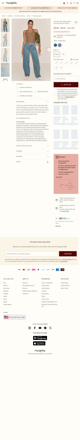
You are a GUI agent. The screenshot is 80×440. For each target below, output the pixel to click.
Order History (64, 283)
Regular (57, 54)
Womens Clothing (20, 16)
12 (60, 68)
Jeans (28, 16)
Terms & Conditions (47, 283)
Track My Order (65, 285)
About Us (25, 283)
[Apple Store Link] (40, 343)
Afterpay (5, 293)
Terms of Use (45, 299)
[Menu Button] (3, 3)
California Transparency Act (49, 302)
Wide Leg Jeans (37, 16)
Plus (63, 54)
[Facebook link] (35, 328)
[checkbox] (55, 94)
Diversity (24, 288)
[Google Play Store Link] (40, 338)
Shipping (5, 291)
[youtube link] (40, 328)
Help (4, 283)
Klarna (5, 299)
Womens (9, 16)
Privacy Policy (69, 97)
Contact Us (25, 293)
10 (55, 68)
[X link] (50, 328)
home (3, 16)
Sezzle (5, 302)
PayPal (5, 296)
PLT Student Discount (28, 285)
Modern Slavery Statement (29, 291)
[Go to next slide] (49, 49)
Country (5, 312)
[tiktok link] (45, 328)
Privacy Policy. (64, 261)
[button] (64, 3)
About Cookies (46, 288)
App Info (44, 291)
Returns (5, 285)
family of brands (66, 259)
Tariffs (43, 296)
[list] (31, 50)
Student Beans (7, 304)
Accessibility (45, 293)
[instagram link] (29, 328)
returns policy (65, 211)
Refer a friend (64, 288)
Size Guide (6, 288)
